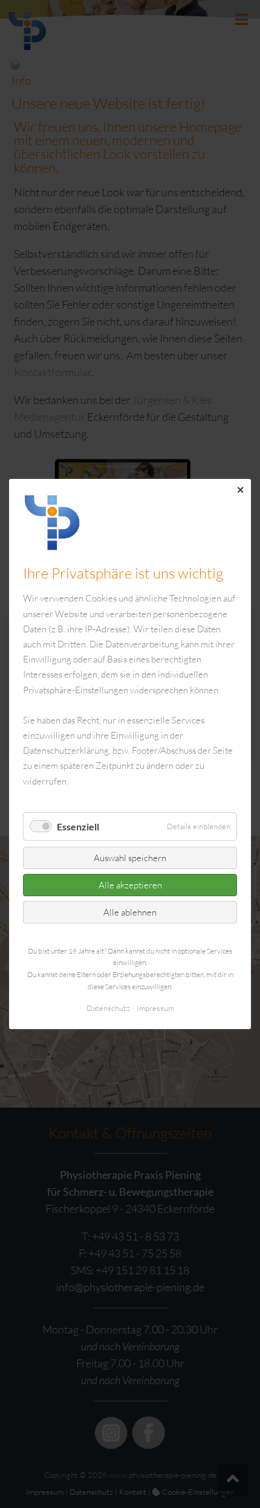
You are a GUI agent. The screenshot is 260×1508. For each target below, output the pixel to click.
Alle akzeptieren (130, 885)
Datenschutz (108, 1008)
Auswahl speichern (130, 858)
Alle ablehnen (130, 912)
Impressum (155, 1008)
